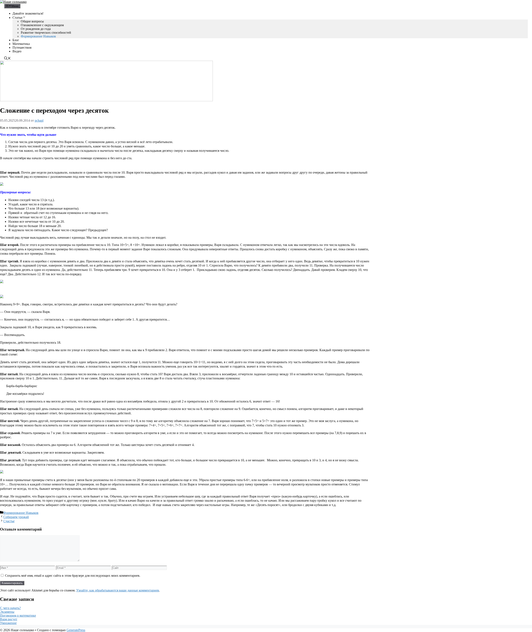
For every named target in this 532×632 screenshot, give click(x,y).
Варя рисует (8, 619)
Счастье (9, 521)
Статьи (17, 17)
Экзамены (7, 611)
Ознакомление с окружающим (42, 25)
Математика (21, 44)
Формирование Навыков (38, 36)
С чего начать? (10, 608)
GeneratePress (75, 630)
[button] (7, 58)
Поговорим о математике (18, 615)
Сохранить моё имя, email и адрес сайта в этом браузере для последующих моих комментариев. (72, 575)
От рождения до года (36, 29)
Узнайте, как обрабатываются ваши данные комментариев (117, 590)
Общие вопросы (32, 21)
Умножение (8, 623)
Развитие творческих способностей (46, 32)
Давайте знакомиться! (27, 13)
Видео (16, 51)
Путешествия (21, 47)
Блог (15, 40)
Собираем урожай (16, 517)
